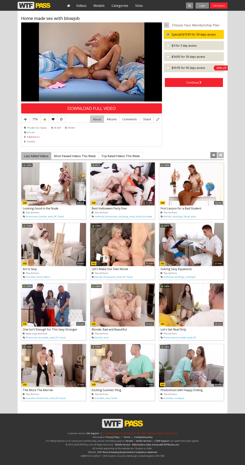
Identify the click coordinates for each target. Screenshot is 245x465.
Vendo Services (143, 440)
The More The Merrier (38, 390)
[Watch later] (61, 119)
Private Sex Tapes (37, 127)
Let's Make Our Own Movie (110, 269)
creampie (190, 276)
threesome (32, 216)
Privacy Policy (112, 437)
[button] (92, 62)
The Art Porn (32, 212)
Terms (127, 437)
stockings (123, 216)
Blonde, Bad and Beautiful (109, 329)
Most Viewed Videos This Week (75, 156)
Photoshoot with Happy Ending (182, 390)
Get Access (219, 5)
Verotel (129, 440)
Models (99, 5)
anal (50, 216)
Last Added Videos (36, 156)
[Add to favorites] (53, 119)
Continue (192, 82)
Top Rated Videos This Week (120, 156)
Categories (120, 5)
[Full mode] (158, 119)
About (97, 119)
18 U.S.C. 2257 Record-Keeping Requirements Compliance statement (122, 452)
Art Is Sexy (30, 269)
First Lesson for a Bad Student (181, 208)
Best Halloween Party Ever (109, 208)
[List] (220, 155)
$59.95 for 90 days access (197, 68)
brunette (147, 216)
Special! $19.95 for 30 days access (193, 34)
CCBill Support (161, 440)
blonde (31, 132)
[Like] (45, 119)
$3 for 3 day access (184, 46)
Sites (139, 5)
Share (147, 119)
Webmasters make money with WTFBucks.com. (156, 444)
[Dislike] (25, 119)
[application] (91, 62)
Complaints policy (143, 437)
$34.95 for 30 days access (188, 57)
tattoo (46, 276)
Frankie (31, 141)
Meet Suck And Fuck (36, 333)
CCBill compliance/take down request (158, 433)
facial (61, 216)
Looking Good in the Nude (40, 208)
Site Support (93, 433)
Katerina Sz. (33, 136)
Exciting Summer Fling (106, 390)
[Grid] (213, 155)
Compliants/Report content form (119, 433)
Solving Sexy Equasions (176, 269)
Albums (112, 119)
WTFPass (34, 5)
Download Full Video (91, 108)
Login (202, 5)
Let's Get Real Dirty (173, 329)
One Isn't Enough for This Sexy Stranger (50, 329)
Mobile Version (122, 444)
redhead (99, 216)
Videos (81, 5)
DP (55, 216)
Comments (130, 119)
